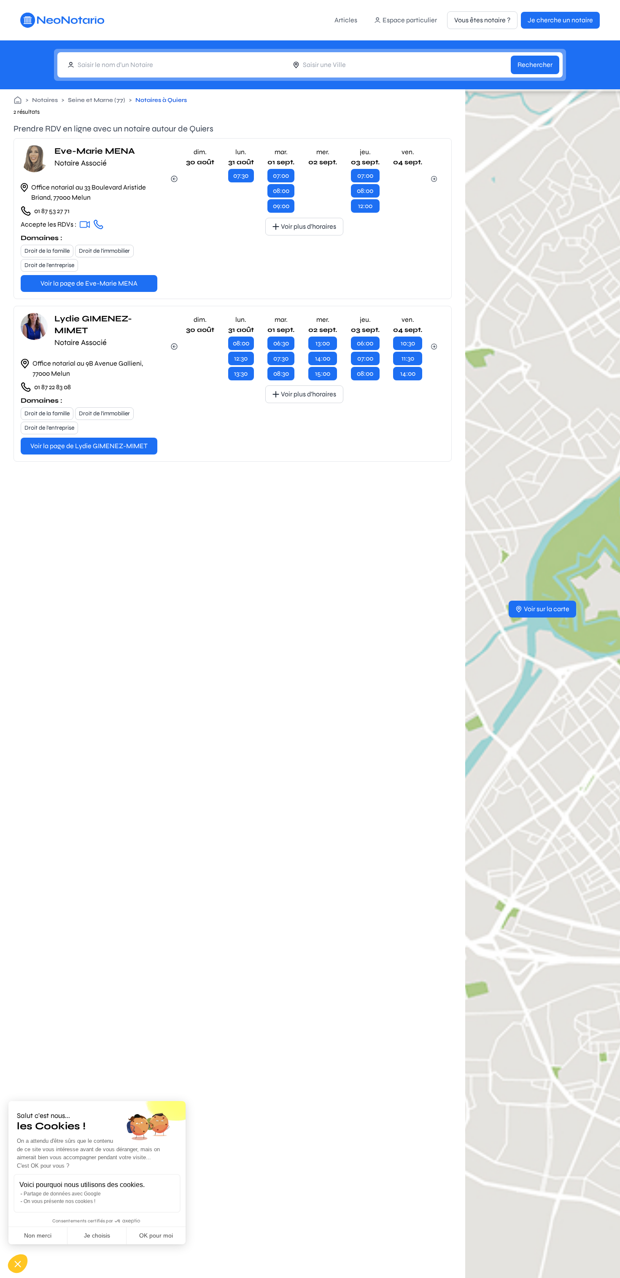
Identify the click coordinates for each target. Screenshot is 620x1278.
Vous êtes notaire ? (482, 20)
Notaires (45, 100)
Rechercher (535, 65)
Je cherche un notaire (560, 20)
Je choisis (97, 1235)
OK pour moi (156, 1235)
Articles (345, 20)
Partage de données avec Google (62, 1194)
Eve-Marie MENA (94, 151)
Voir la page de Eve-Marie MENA (88, 283)
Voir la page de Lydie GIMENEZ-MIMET (89, 446)
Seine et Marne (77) (96, 100)
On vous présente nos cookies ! (59, 1201)
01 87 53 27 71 (52, 211)
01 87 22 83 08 (52, 387)
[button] (18, 1264)
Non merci (37, 1235)
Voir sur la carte (546, 609)
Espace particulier (410, 20)
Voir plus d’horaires (308, 226)
